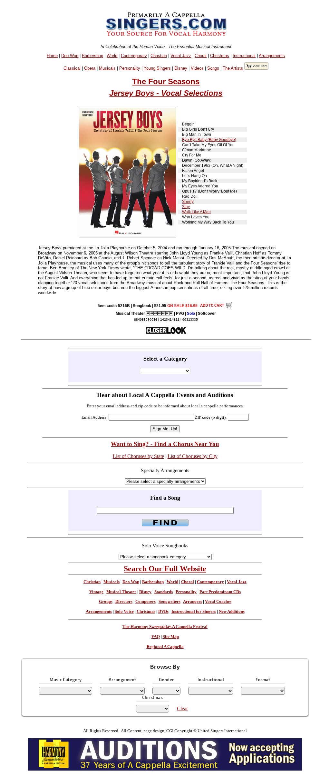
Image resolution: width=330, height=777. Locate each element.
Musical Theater (121, 592)
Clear (182, 708)
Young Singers (157, 68)
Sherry (188, 201)
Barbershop (92, 55)
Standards (163, 592)
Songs (213, 68)
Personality (129, 68)
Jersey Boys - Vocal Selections (165, 93)
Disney (180, 68)
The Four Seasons (165, 81)
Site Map (171, 636)
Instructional (244, 55)
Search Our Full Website (165, 568)
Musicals (107, 68)
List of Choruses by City (193, 456)
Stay (186, 206)
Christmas (219, 55)
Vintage (96, 592)
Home (52, 55)
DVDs (163, 611)
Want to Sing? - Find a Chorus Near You (165, 444)
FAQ (155, 636)
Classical (72, 68)
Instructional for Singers (193, 611)
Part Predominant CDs (220, 592)
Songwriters (169, 601)
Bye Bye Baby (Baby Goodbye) (209, 139)
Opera (89, 68)
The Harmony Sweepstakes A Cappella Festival (165, 626)
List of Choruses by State (138, 456)
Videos (197, 68)
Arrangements (272, 55)
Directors (123, 601)
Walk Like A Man (196, 212)
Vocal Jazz (180, 55)
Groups (105, 601)
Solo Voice (124, 611)
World (112, 55)
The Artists (233, 68)
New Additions (232, 611)
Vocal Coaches (218, 601)
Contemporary (134, 55)
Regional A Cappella (165, 646)
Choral (201, 55)
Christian (158, 55)
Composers (145, 601)
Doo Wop (69, 55)
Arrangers (192, 601)
